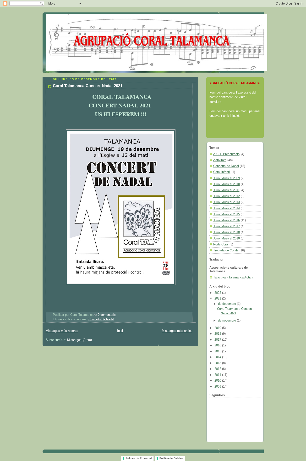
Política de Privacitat (139, 458)
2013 (218, 363)
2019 (218, 328)
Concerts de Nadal (101, 319)
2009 (218, 386)
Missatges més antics (177, 331)
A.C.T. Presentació (226, 154)
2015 (218, 351)
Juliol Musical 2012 (226, 196)
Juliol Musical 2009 (226, 178)
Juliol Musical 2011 (226, 190)
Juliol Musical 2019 (226, 238)
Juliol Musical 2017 (226, 226)
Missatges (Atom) (79, 340)
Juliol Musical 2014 (226, 208)
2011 (218, 375)
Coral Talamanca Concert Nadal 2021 (87, 85)
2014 (218, 357)
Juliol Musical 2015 (226, 214)
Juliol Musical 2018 (226, 232)
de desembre (227, 303)
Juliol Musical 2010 (226, 184)
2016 (218, 345)
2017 (218, 339)
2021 (218, 298)
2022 (218, 292)
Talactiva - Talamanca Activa (233, 277)
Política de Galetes (171, 458)
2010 (218, 380)
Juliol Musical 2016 (226, 220)
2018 (218, 333)
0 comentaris (107, 315)
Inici (120, 331)
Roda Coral (221, 244)
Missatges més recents (62, 331)
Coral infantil (221, 172)
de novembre (227, 320)
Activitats (219, 160)
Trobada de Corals (226, 250)
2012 (218, 369)
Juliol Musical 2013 (226, 202)
